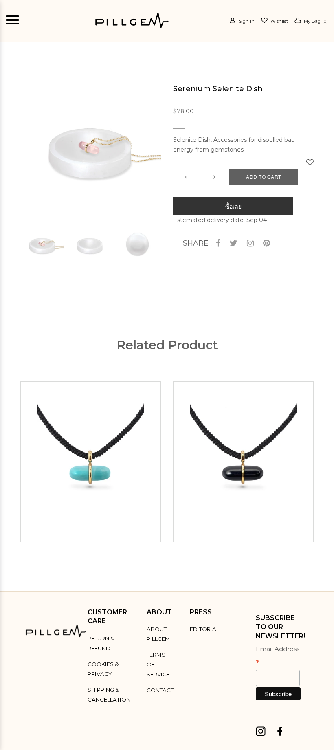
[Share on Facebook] (218, 244)
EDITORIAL (204, 629)
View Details (93, 531)
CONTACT (160, 690)
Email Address (277, 657)
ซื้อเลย (233, 206)
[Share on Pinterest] (266, 244)
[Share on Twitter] (233, 244)
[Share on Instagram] (250, 244)
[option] (42, 244)
